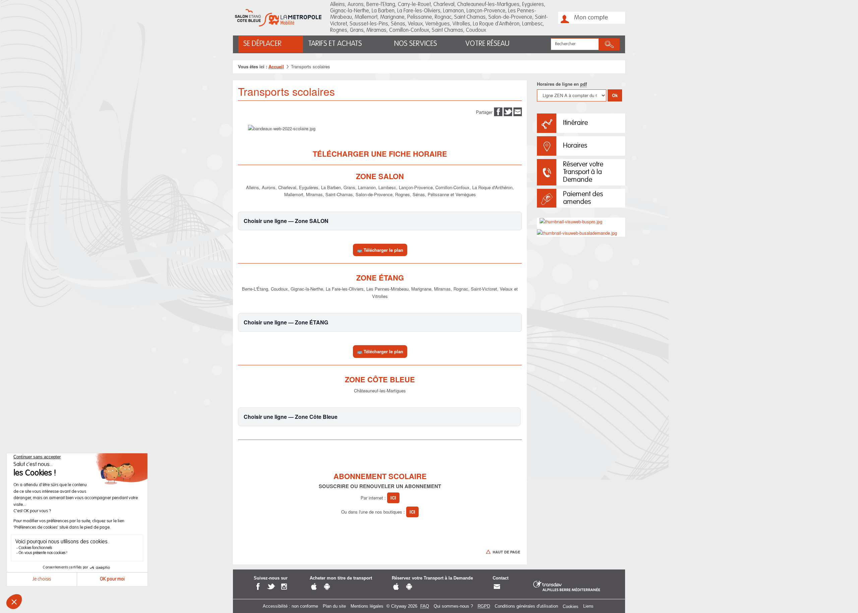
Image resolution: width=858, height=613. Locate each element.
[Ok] (609, 44)
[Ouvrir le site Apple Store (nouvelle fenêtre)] (314, 587)
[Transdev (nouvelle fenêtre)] (566, 586)
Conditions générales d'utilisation (526, 606)
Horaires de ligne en (562, 84)
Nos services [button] (415, 44)
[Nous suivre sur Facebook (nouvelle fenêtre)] (258, 587)
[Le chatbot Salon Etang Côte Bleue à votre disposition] (829, 589)
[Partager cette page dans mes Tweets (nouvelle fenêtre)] (508, 111)
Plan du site (334, 606)
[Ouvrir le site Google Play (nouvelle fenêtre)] (327, 587)
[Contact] (497, 587)
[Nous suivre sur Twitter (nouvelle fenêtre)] (271, 587)
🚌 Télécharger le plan (380, 250)
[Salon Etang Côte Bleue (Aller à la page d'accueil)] (278, 18)
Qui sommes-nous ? (453, 606)
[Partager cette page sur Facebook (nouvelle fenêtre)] (498, 111)
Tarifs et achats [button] (335, 44)
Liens (588, 606)
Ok (615, 95)
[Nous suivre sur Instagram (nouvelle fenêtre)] (284, 587)
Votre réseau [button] (487, 44)
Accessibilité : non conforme (290, 606)
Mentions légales (367, 606)
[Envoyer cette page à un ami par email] (517, 111)
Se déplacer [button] (262, 44)
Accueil (276, 66)
